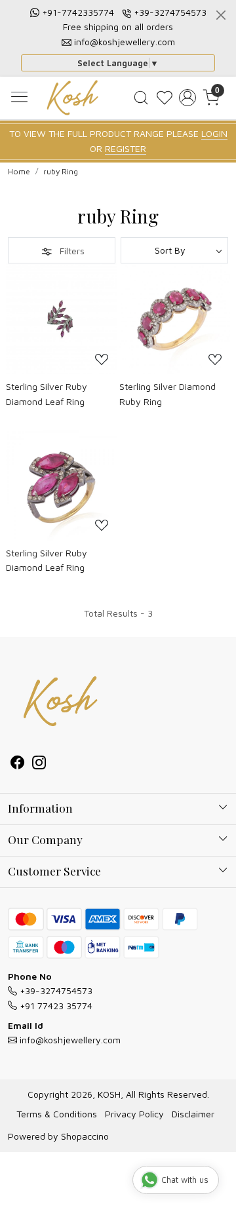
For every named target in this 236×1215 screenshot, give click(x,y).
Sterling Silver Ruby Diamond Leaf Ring (46, 393)
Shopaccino (85, 1136)
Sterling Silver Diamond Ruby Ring (167, 393)
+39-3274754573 (170, 12)
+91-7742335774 (78, 12)
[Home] (72, 97)
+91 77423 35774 (54, 1005)
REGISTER (125, 148)
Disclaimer (193, 1113)
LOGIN (214, 133)
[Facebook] (17, 764)
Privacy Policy (134, 1113)
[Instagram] (39, 764)
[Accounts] (187, 97)
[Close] (221, 15)
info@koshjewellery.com (124, 41)
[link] (141, 97)
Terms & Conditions (56, 1113)
